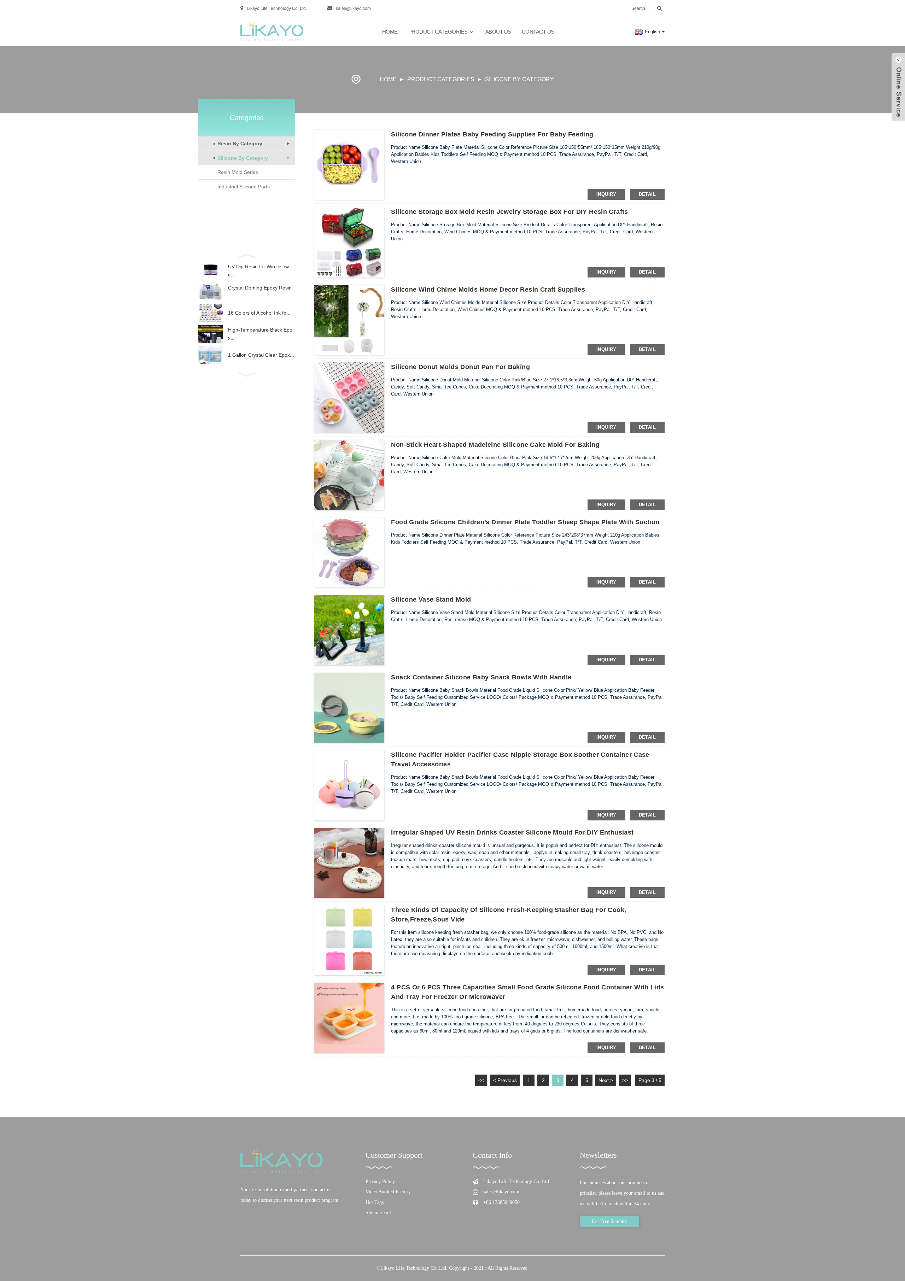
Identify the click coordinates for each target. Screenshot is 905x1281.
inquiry (606, 194)
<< (481, 1080)
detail (647, 194)
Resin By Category (239, 143)
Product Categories (438, 32)
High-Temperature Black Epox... (260, 333)
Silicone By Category (519, 79)
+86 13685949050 (501, 1202)
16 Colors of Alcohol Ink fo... (259, 313)
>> (625, 1080)
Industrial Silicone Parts (243, 186)
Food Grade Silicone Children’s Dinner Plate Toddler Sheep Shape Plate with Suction (525, 522)
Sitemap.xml (378, 1212)
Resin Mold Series (237, 172)
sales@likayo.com (353, 8)
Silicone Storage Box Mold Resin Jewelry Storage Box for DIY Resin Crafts (509, 211)
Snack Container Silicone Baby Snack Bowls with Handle (481, 677)
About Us (498, 32)
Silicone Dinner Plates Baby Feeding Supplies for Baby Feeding (492, 134)
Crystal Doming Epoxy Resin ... (260, 291)
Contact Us (538, 32)
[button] (246, 255)
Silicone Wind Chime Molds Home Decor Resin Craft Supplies (488, 289)
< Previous (505, 1080)
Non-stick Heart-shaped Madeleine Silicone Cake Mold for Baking (495, 444)
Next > (606, 1080)
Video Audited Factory (388, 1191)
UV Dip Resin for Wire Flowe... (258, 270)
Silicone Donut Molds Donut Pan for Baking (460, 366)
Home (390, 32)
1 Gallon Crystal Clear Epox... (261, 355)
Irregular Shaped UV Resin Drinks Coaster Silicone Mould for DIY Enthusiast (512, 832)
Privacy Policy (380, 1181)
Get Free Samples (609, 1221)
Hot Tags (375, 1202)
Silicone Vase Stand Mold (431, 599)
